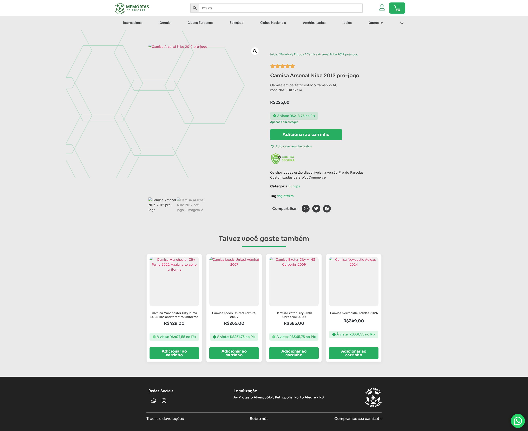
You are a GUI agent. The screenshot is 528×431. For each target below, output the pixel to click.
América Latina (314, 23)
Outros (374, 23)
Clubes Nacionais (273, 23)
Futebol (286, 54)
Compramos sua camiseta (358, 418)
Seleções (236, 23)
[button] (255, 51)
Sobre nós (259, 418)
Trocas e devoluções (165, 418)
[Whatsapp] (153, 400)
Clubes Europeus (200, 23)
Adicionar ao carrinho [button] (174, 353)
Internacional (133, 23)
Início (274, 54)
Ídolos (347, 23)
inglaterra (285, 196)
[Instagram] (164, 400)
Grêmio (165, 23)
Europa (299, 54)
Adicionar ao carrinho (306, 134)
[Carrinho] (397, 8)
